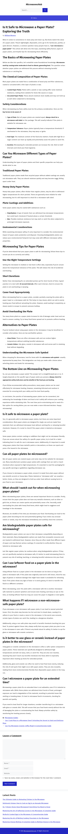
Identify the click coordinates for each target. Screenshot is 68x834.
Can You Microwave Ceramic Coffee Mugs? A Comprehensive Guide (28, 726)
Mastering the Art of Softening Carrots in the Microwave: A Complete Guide (29, 811)
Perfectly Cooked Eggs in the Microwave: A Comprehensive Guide (25, 814)
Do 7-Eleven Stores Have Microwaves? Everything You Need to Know (26, 807)
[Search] (45, 10)
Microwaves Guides (11, 718)
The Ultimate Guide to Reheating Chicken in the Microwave (24, 799)
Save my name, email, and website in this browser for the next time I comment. (33, 778)
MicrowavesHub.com (30, 831)
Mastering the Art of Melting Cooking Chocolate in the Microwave (26, 818)
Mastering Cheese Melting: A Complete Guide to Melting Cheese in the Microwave (31, 822)
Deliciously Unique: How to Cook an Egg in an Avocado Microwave (25, 803)
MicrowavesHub (34, 4)
